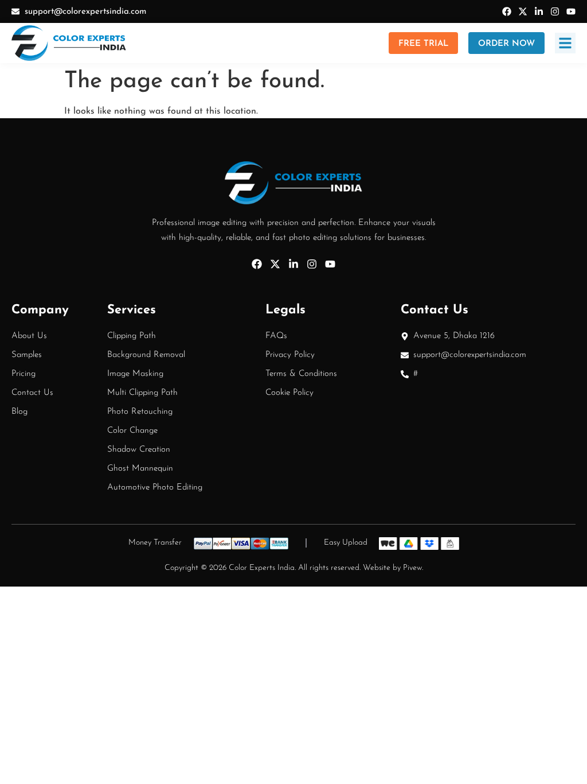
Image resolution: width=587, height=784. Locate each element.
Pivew (412, 568)
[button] (565, 43)
